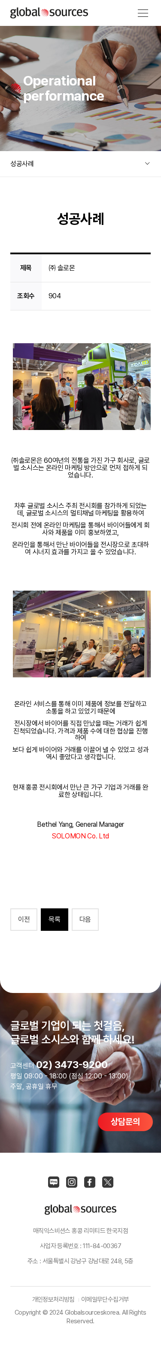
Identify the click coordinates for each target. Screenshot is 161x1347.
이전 (24, 919)
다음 (85, 919)
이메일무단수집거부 (105, 1299)
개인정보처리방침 (53, 1299)
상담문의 (125, 1121)
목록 (54, 919)
